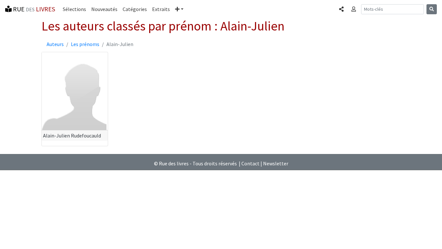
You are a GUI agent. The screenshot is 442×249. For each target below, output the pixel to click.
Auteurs (55, 44)
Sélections (74, 9)
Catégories (135, 9)
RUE (33, 9)
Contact (250, 163)
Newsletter (275, 163)
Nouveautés (104, 9)
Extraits (161, 9)
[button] (179, 9)
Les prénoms (85, 44)
